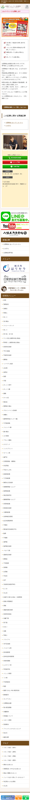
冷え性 (5, 785)
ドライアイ (6, 639)
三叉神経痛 (6, 478)
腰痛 (4, 393)
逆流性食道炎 (7, 614)
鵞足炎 (5, 402)
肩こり (5, 330)
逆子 (4, 580)
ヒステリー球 (7, 665)
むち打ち (8, 125)
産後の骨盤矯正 (8, 601)
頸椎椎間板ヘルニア (9, 487)
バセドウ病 (6, 550)
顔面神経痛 (6, 474)
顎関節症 (6, 304)
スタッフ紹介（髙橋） (10, 756)
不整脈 (5, 537)
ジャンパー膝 (7, 427)
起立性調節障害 (8, 520)
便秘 (4, 605)
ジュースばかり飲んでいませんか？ (14, 777)
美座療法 (6, 724)
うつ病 (5, 677)
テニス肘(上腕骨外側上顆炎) (11, 338)
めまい (5, 626)
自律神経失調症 (8, 516)
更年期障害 (6, 652)
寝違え (5, 312)
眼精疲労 (6, 694)
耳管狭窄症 (6, 669)
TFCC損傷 (6, 351)
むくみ (5, 588)
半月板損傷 (6, 423)
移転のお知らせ (8, 764)
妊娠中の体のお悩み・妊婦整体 (12, 597)
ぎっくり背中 (7, 385)
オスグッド (6, 444)
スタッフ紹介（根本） (10, 747)
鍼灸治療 (6, 737)
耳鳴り (5, 635)
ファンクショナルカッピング (12, 728)
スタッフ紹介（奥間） (10, 752)
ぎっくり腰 (6, 389)
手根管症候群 (7, 355)
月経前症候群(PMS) (9, 584)
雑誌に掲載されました (10, 773)
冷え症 (5, 593)
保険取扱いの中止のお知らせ (12, 768)
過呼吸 (5, 542)
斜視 (4, 300)
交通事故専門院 (8, 252)
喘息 (4, 686)
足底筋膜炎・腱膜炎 (9, 461)
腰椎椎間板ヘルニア (9, 499)
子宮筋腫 (6, 563)
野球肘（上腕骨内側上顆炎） (12, 342)
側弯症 (5, 372)
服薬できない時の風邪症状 (11, 690)
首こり (5, 317)
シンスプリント (8, 448)
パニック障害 (7, 673)
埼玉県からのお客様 (9, 781)
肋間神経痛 (6, 491)
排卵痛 (5, 567)
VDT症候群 (6, 644)
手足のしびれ (7, 469)
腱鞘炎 (5, 359)
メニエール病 (7, 648)
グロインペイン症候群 (10, 410)
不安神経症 (6, 682)
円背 (4, 380)
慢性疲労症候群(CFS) (9, 529)
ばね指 (5, 368)
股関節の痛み (7, 406)
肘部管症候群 (7, 346)
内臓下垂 (6, 618)
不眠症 (5, 525)
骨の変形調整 (7, 707)
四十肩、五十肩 (8, 334)
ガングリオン (7, 699)
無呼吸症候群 (7, 546)
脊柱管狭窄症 (7, 495)
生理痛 (5, 571)
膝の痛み (6, 431)
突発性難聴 (6, 660)
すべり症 (6, 397)
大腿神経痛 (6, 512)
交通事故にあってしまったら (14, 122)
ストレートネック (8, 325)
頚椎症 (5, 308)
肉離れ (5, 414)
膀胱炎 (5, 559)
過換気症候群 (7, 554)
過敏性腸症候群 (8, 610)
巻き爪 (5, 733)
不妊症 (5, 576)
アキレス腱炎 (7, 440)
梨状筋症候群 (7, 508)
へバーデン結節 (8, 363)
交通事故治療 (7, 703)
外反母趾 (6, 465)
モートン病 (6, 453)
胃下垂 (5, 622)
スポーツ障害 (7, 720)
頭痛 (4, 631)
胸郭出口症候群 (8, 482)
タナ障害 (6, 436)
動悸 (4, 533)
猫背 (4, 376)
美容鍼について (8, 716)
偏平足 (5, 457)
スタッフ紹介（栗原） (10, 760)
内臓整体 (6, 711)
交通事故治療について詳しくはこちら (15, 107)
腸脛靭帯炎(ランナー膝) (10, 419)
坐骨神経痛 (6, 503)
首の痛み (6, 321)
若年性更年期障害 (8, 656)
